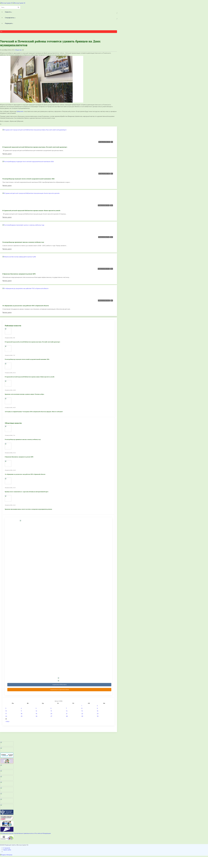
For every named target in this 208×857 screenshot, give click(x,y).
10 (6, 711)
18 (21, 713)
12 (36, 711)
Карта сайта (7, 850)
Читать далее (7, 154)
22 (82, 713)
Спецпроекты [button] (9, 17)
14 (66, 711)
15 (82, 711)
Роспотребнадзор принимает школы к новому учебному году (23, 242)
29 (82, 716)
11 (21, 711)
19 (36, 713)
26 (36, 716)
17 (6, 713)
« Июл (7, 721)
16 (97, 711)
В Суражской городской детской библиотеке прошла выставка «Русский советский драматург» (34, 147)
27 (51, 716)
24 (6, 716)
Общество (18, 50)
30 (97, 716)
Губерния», (20, 111)
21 (66, 713)
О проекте (6, 848)
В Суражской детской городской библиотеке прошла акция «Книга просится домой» (31, 210)
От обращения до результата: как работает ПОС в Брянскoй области (25, 305)
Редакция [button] (8, 23)
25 (21, 716)
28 (67, 716)
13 (51, 711)
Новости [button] (8, 12)
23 (97, 713)
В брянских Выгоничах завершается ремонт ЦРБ (19, 274)
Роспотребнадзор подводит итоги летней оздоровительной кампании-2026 (28, 179)
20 (51, 713)
